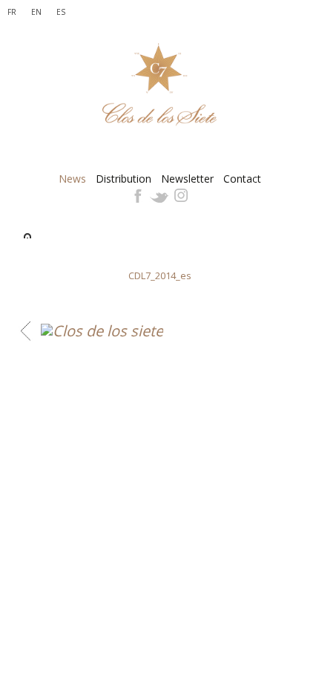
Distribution (123, 179)
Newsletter (187, 179)
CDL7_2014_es (159, 275)
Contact (242, 179)
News (72, 179)
